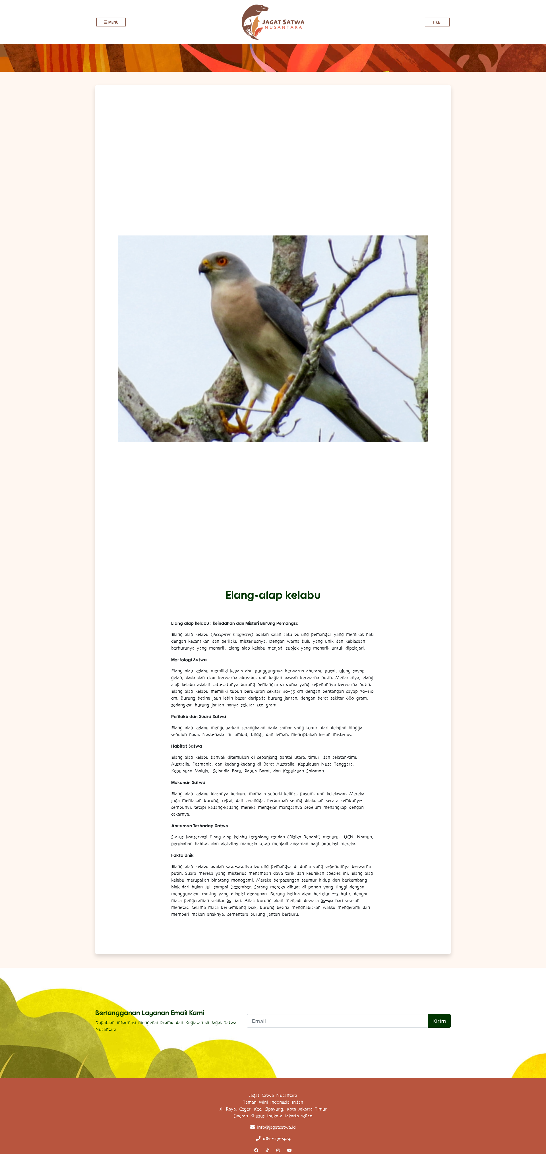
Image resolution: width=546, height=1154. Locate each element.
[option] (273, 339)
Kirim (439, 1021)
